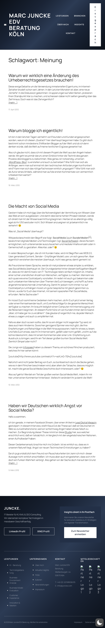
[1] (89, 237)
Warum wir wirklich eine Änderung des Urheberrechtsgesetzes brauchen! (43, 77)
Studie (68, 432)
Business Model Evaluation (16, 589)
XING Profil (43, 531)
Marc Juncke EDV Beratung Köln (30, 25)
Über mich (39, 565)
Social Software (70, 240)
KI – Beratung (15, 565)
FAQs (37, 575)
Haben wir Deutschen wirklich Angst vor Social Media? (45, 407)
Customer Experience (14, 596)
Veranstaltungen (42, 584)
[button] (99, 622)
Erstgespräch (95, 24)
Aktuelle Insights (42, 570)
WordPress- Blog (17, 162)
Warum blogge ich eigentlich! (35, 130)
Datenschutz (90, 622)
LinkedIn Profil (17, 531)
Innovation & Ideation (15, 604)
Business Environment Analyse (15, 580)
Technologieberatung (17, 571)
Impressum (40, 589)
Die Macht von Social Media (33, 206)
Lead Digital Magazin (86, 422)
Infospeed (28, 347)
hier (34, 212)
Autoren (38, 579)
